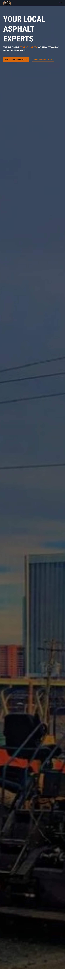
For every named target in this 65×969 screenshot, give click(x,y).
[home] (7, 3)
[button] (60, 3)
